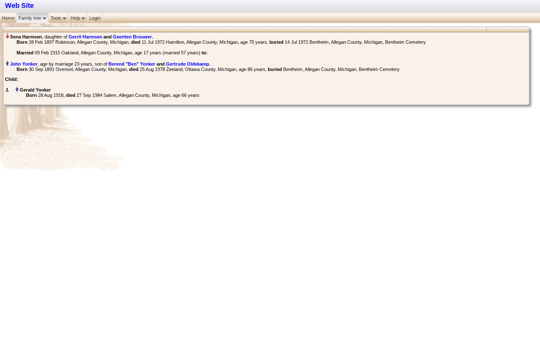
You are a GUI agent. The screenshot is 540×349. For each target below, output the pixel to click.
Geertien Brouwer (132, 36)
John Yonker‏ (24, 64)
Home (8, 18)
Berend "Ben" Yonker (131, 64)
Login (94, 18)
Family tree (30, 18)
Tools (56, 18)
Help (76, 18)
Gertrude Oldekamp (187, 64)
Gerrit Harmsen (85, 36)
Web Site (19, 5)
